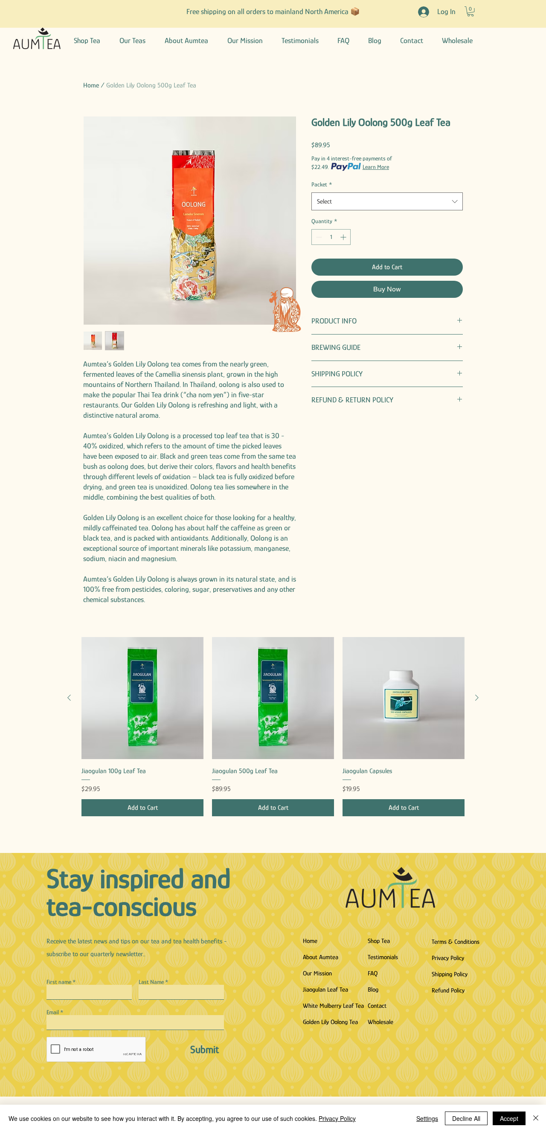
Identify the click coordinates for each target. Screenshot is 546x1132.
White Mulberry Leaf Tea (333, 1005)
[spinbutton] (331, 237)
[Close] (536, 1118)
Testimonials (383, 956)
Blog (373, 989)
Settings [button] (427, 1118)
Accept (509, 1118)
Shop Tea (379, 940)
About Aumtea (320, 956)
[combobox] (387, 201)
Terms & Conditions (455, 941)
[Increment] (344, 237)
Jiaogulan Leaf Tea (325, 989)
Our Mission (317, 973)
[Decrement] (318, 237)
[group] (273, 726)
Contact (377, 1005)
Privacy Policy (448, 957)
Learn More (376, 166)
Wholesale (380, 1021)
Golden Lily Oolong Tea (330, 1021)
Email (52, 1012)
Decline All (466, 1118)
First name (58, 982)
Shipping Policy (450, 974)
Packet (321, 184)
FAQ (373, 973)
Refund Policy (448, 990)
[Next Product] (477, 698)
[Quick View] (142, 698)
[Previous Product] (69, 698)
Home (91, 85)
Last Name (151, 982)
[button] (470, 11)
